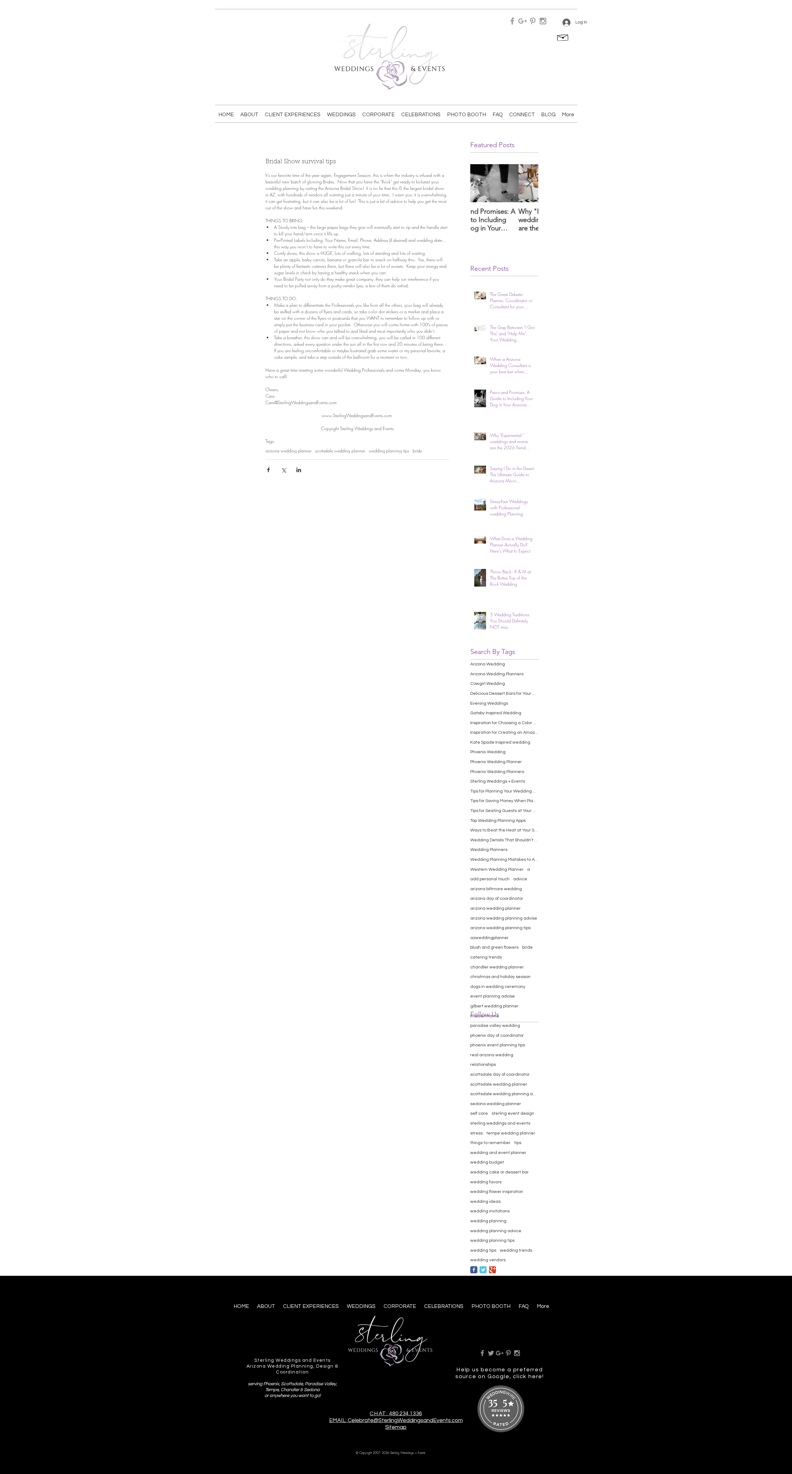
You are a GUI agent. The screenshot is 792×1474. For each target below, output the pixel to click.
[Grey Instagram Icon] (543, 21)
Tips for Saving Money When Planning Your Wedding (504, 801)
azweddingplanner (489, 938)
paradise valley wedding (495, 1025)
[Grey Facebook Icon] (512, 21)
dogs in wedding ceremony (497, 987)
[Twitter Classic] (483, 1269)
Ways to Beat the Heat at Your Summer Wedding (504, 830)
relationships (483, 1064)
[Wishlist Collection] (563, 37)
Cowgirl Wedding (487, 683)
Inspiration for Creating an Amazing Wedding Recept (504, 732)
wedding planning (488, 1221)
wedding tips (483, 1250)
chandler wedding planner (497, 967)
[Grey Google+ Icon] (522, 21)
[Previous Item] (480, 183)
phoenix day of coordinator (497, 1035)
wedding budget (487, 1162)
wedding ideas (485, 1201)
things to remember (490, 1143)
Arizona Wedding (487, 664)
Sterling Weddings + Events (497, 781)
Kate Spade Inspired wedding (500, 742)
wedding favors (485, 1182)
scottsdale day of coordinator (500, 1074)
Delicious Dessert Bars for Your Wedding (504, 693)
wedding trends (516, 1250)
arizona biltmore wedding (496, 889)
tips (517, 1143)
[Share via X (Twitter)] (283, 470)
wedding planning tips (389, 450)
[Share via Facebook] (268, 470)
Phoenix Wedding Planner (496, 762)
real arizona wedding (491, 1055)
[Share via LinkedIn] (299, 470)
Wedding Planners (488, 850)
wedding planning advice (495, 1231)
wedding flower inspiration (496, 1192)
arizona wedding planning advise (503, 918)
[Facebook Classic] (473, 1269)
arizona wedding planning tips (500, 928)
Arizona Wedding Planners (496, 674)
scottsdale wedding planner (340, 450)
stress (476, 1133)
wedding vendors (488, 1260)
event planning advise (492, 996)
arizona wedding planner (288, 450)
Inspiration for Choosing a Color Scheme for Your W (504, 723)
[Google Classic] (492, 1269)
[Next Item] (528, 183)
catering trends (486, 957)
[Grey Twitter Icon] (491, 1353)
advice (520, 879)
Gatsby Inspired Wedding (495, 713)
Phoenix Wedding (488, 752)
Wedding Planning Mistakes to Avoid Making (504, 859)
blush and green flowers (494, 947)
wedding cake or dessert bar (499, 1172)
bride (417, 450)
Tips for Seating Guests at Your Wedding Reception (504, 811)
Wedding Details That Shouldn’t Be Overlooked (504, 840)
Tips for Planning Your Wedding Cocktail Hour (504, 791)
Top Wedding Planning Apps (498, 820)
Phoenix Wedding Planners (497, 772)
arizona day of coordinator (496, 898)
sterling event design (513, 1113)
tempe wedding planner (510, 1133)
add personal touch (490, 879)
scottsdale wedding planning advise (504, 1094)
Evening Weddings (489, 703)
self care (479, 1113)
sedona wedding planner (495, 1104)
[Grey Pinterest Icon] (532, 21)
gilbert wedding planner (494, 1006)
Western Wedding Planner (496, 869)
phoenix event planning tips (497, 1045)
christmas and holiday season (500, 977)
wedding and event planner (498, 1153)
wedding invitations (490, 1211)
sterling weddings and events (500, 1123)
